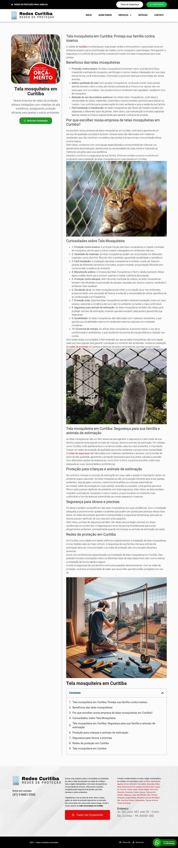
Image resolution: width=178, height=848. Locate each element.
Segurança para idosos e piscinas (92, 738)
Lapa (134, 795)
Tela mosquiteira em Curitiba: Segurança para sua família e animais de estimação (113, 725)
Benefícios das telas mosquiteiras (92, 707)
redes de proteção (79, 346)
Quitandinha (139, 800)
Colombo (120, 792)
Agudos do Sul (122, 784)
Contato (159, 15)
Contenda (129, 792)
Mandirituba (141, 795)
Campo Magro (143, 789)
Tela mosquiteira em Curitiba (89, 748)
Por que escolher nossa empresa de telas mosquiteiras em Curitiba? (112, 712)
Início (89, 15)
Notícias (143, 15)
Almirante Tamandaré (137, 784)
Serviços (123, 15)
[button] (162, 693)
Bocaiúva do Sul (128, 787)
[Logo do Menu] (32, 15)
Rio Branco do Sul (144, 798)
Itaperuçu (127, 795)
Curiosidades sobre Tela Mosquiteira (94, 718)
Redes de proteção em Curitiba (90, 743)
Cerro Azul (154, 789)
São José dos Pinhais (125, 800)
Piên (148, 795)
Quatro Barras (131, 798)
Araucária (150, 784)
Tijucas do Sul (150, 800)
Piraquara (121, 798)
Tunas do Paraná (123, 803)
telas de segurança (79, 453)
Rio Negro (156, 798)
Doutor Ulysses (139, 792)
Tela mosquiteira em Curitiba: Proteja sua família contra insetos (109, 702)
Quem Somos (105, 15)
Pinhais (154, 795)
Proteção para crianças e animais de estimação (100, 732)
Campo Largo (132, 789)
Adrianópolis (155, 781)
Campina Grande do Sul (144, 787)
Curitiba (83, 46)
